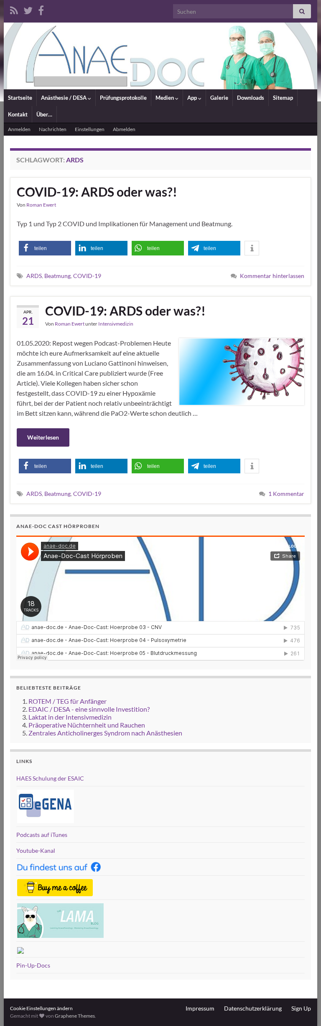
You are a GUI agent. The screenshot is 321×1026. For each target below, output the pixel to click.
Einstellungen (89, 129)
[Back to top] (302, 1007)
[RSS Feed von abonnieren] (14, 9)
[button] (45, 248)
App (192, 97)
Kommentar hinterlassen (272, 275)
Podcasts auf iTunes (41, 834)
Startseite (20, 97)
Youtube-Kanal (35, 850)
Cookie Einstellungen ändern (41, 1008)
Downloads (250, 97)
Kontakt (18, 114)
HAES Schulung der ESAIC (50, 778)
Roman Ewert (41, 205)
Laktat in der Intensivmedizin (70, 717)
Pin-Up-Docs (33, 965)
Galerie (219, 97)
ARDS (34, 275)
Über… (44, 114)
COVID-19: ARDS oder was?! (97, 191)
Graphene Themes (75, 1016)
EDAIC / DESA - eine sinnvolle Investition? (89, 709)
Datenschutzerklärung (253, 1008)
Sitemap (283, 97)
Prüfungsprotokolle (123, 97)
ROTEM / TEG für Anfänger (67, 701)
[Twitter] (28, 9)
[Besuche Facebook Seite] (41, 9)
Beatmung (57, 275)
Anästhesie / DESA (64, 97)
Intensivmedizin (115, 324)
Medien (165, 97)
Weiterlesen (43, 437)
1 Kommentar (286, 493)
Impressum (200, 1008)
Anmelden (19, 129)
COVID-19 (87, 275)
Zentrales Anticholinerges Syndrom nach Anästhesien (105, 733)
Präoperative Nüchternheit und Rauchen (86, 725)
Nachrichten (52, 129)
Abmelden (124, 129)
